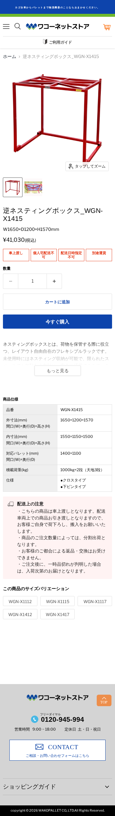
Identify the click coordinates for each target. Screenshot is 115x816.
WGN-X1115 (57, 601)
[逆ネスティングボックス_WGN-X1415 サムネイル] (12, 187)
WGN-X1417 (57, 614)
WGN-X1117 (94, 601)
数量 (7, 268)
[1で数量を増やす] (54, 281)
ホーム (9, 56)
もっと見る (58, 370)
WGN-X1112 (20, 601)
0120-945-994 (62, 719)
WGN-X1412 (20, 614)
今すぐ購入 (57, 322)
